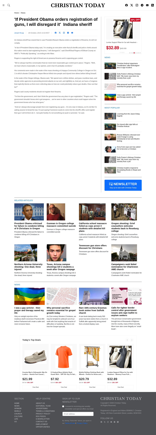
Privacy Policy (43, 414)
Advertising (42, 408)
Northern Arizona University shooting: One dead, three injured (28, 267)
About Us (40, 403)
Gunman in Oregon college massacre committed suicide (61, 224)
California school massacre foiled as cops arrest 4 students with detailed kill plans (93, 227)
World (17, 411)
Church (18, 414)
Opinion (17, 408)
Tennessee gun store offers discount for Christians (93, 246)
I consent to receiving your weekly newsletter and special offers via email (79, 407)
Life (16, 419)
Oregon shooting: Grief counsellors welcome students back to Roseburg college (125, 227)
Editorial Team (43, 406)
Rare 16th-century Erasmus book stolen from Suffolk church (93, 310)
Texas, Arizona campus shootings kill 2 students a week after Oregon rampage (61, 267)
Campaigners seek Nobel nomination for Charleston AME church (124, 267)
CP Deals (122, 52)
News (23, 13)
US (15, 421)
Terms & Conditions (45, 411)
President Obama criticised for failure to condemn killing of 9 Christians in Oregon (29, 226)
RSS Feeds (41, 416)
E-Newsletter (43, 419)
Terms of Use (70, 423)
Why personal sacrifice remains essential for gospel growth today (61, 310)
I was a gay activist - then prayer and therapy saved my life (29, 310)
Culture (18, 416)
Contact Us (41, 421)
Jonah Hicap (19, 33)
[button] (3, 5)
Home (16, 13)
